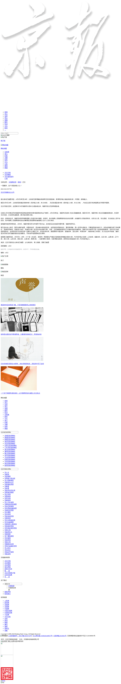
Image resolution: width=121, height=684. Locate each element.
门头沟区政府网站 (11, 447)
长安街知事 (8, 575)
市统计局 (8, 542)
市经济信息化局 (10, 490)
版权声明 (8, 592)
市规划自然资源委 (11, 504)
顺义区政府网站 (10, 453)
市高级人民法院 (10, 478)
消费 (6, 158)
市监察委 (8, 476)
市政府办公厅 (9, 482)
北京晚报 (8, 174)
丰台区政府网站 (10, 443)
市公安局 (8, 494)
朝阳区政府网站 (10, 439)
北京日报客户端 (10, 573)
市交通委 (8, 512)
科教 (6, 156)
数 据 (7, 571)
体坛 (6, 154)
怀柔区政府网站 (10, 459)
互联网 (7, 152)
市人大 (7, 472)
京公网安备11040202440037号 (42, 636)
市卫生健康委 (9, 522)
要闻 (6, 166)
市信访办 (8, 550)
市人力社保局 (9, 502)
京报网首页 (12, 182)
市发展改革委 (9, 484)
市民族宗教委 (9, 492)
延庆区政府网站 (10, 465)
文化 (6, 126)
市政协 (7, 474)
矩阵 (6, 160)
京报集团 (11, 586)
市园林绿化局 (9, 544)
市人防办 (8, 548)
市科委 (7, 488)
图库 (6, 122)
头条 (6, 164)
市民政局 (8, 496)
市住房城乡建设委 (11, 508)
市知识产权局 (9, 552)
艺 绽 (7, 577)
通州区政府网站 (10, 451)
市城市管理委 (9, 510)
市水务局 (8, 514)
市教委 (7, 486)
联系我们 (8, 594)
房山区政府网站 (10, 449)
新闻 (6, 112)
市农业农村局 (9, 516)
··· (5, 130)
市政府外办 (8, 532)
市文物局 (8, 538)
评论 (6, 114)
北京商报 (8, 565)
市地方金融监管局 (11, 546)
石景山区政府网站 (11, 445)
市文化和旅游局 (10, 520)
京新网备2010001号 (60, 636)
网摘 (6, 168)
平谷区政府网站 (10, 461)
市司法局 (8, 498)
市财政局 (8, 500)
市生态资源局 (9, 506)
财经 (6, 128)
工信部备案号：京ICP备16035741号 (20, 636)
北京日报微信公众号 (7, 192)
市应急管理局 (9, 526)
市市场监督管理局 (11, 528)
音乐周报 (8, 567)
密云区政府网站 (10, 463)
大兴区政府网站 (10, 457)
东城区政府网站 (10, 435)
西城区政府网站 (10, 437)
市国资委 (8, 534)
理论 (6, 118)
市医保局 (8, 554)
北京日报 (8, 172)
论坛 (6, 162)
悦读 (6, 124)
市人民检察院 (9, 480)
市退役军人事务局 (11, 524)
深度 (6, 116)
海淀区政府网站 (10, 441)
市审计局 (8, 530)
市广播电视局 (9, 536)
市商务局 (8, 518)
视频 (6, 120)
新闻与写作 (8, 569)
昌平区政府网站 (10, 455)
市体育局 (8, 540)
